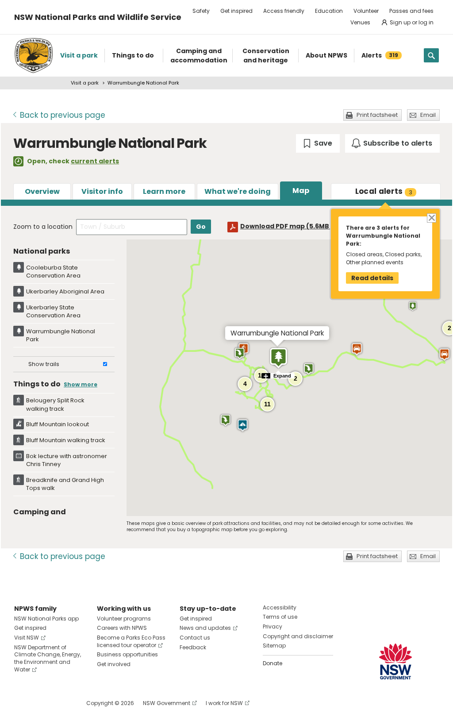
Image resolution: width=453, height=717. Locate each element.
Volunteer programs (124, 618)
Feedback (193, 647)
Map (300, 190)
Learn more (164, 191)
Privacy (272, 626)
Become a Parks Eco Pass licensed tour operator (131, 641)
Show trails (43, 364)
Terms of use (280, 617)
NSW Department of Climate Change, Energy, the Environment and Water (47, 658)
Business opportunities (127, 654)
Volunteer (366, 11)
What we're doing (237, 191)
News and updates (205, 628)
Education (329, 11)
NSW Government (166, 703)
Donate (272, 663)
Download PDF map (293, 226)
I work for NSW (224, 703)
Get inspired (236, 11)
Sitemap (274, 645)
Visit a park (85, 82)
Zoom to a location (43, 226)
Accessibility (279, 607)
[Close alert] (431, 217)
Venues (360, 22)
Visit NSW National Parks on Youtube (60, 703)
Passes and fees (411, 11)
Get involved (114, 664)
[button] (357, 349)
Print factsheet (377, 115)
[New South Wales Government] (395, 661)
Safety (201, 11)
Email (428, 115)
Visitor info (102, 191)
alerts (384, 191)
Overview (42, 191)
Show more (80, 384)
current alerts (95, 161)
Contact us (195, 637)
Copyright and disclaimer (298, 636)
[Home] (33, 55)
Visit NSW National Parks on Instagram (41, 703)
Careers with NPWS (122, 628)
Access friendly (283, 11)
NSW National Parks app (46, 618)
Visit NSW (26, 637)
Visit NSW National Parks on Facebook (22, 703)
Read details (372, 278)
